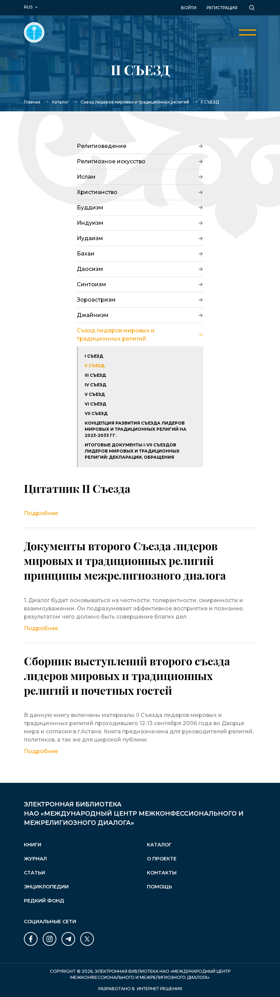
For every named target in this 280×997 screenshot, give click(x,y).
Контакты (162, 873)
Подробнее (41, 513)
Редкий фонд (44, 901)
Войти (188, 7)
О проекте (162, 859)
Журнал (35, 859)
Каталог (60, 102)
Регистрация (222, 7)
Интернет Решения (159, 988)
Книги (32, 845)
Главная (32, 102)
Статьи (34, 873)
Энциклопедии (46, 887)
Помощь (159, 887)
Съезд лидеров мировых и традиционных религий (135, 102)
